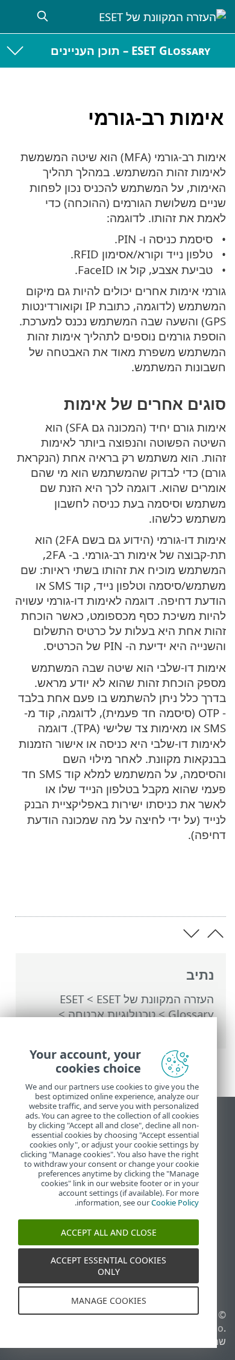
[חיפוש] (41, 16)
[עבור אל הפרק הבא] (191, 933)
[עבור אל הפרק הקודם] (215, 933)
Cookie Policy (175, 1210)
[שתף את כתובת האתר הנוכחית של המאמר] (87, 888)
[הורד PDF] (56, 888)
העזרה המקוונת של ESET (155, 998)
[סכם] (25, 888)
